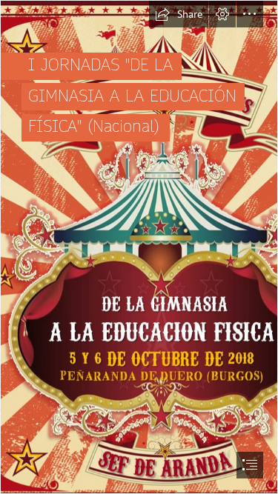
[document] (139, 247)
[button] (178, 14)
